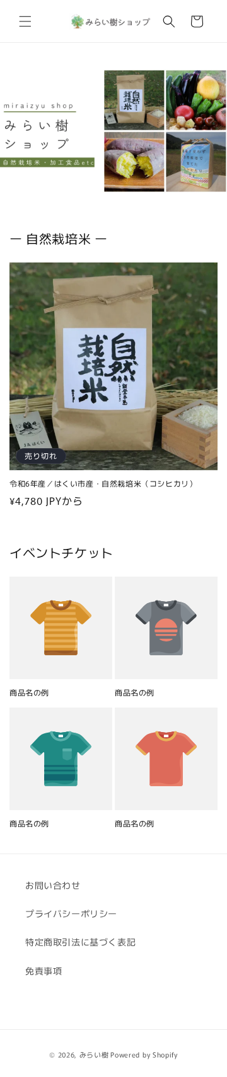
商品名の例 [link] (29, 692)
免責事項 (43, 970)
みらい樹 (94, 1054)
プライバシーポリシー (71, 913)
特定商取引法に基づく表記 (80, 941)
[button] (25, 21)
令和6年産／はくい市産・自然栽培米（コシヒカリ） (103, 483)
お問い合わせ (53, 885)
